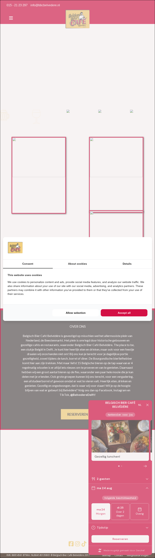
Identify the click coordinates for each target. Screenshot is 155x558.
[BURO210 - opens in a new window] (133, 248)
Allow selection (76, 312)
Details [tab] (127, 263)
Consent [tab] (27, 263)
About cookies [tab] (77, 263)
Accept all (124, 312)
